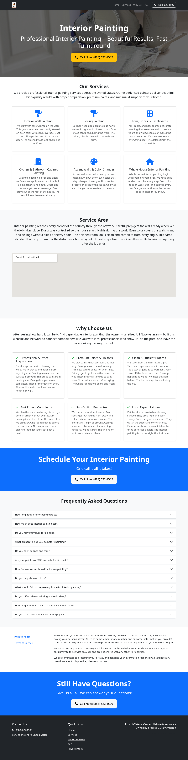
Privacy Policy (75, 748)
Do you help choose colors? (30, 578)
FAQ (146, 4)
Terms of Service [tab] (23, 643)
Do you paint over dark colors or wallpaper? (39, 614)
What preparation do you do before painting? (40, 541)
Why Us (137, 4)
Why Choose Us (76, 739)
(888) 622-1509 (165, 4)
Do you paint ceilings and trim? (32, 551)
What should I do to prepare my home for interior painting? (48, 587)
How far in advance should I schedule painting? (41, 569)
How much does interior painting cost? (36, 523)
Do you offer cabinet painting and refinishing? (40, 596)
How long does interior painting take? (36, 514)
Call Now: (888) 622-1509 (96, 57)
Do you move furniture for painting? (35, 532)
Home (116, 4)
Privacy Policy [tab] (22, 636)
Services (126, 4)
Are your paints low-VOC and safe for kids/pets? (41, 560)
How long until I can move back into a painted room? (44, 605)
